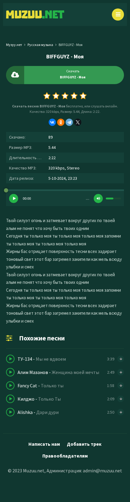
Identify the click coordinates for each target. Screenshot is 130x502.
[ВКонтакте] (52, 122)
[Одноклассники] (60, 122)
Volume (98, 198)
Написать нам (44, 444)
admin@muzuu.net (102, 471)
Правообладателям (65, 456)
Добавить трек (84, 444)
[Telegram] (69, 122)
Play (13, 198)
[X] (77, 122)
